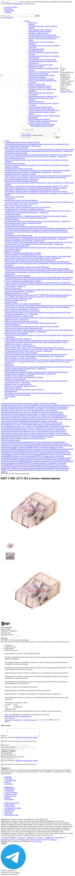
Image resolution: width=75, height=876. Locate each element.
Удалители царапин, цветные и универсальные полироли (24, 307)
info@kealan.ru (17, 3)
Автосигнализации (11, 302)
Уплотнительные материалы (35, 374)
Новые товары (9, 804)
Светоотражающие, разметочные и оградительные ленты (39, 261)
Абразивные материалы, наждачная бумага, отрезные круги (24, 240)
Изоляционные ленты (12, 261)
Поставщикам (9, 799)
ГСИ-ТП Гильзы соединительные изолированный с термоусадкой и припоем (37, 270)
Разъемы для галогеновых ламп (22, 218)
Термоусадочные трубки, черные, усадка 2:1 (19, 347)
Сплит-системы (10, 396)
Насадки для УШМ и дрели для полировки (19, 242)
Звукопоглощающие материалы (37, 372)
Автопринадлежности (36, 51)
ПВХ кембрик (25, 146)
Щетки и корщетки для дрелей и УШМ (47, 242)
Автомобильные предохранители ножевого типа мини (37, 230)
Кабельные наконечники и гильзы (40, 86)
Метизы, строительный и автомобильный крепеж (21, 181)
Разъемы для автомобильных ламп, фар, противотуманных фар (35, 239)
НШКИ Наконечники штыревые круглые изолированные (38, 451)
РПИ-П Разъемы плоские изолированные (21, 456)
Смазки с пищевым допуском (14, 225)
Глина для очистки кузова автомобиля (61, 305)
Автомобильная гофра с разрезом (39, 144)
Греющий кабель (18, 312)
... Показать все (36, 146)
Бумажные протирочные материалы (26, 317)
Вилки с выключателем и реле (31, 160)
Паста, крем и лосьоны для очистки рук (18, 205)
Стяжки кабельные (11, 340)
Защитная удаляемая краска (36, 289)
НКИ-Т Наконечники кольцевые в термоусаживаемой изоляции (28, 468)
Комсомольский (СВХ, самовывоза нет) (18, 716)
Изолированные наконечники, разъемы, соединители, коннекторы (42, 76)
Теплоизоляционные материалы (15, 374)
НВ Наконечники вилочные (14, 277)
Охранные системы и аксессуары (40, 87)
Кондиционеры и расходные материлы (18, 395)
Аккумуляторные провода (13, 237)
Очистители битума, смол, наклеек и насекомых (40, 156)
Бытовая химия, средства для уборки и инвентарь (21, 200)
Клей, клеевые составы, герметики (40, 29)
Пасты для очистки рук (43, 207)
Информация (9, 787)
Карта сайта (9, 813)
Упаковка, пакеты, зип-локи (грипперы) (42, 124)
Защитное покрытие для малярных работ (57, 256)
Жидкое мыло (49, 202)
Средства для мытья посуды (63, 202)
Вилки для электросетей (13, 160)
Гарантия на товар (11, 794)
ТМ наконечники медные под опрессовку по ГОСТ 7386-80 (25, 295)
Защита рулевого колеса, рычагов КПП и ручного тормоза (24, 256)
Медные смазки (24, 381)
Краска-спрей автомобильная (14, 291)
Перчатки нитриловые (48, 335)
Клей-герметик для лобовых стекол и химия (19, 149)
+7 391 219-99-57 (26, 135)
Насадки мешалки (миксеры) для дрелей (36, 330)
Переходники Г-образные (45, 247)
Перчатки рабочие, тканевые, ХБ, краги (27, 335)
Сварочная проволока (12, 326)
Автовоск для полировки (13, 154)
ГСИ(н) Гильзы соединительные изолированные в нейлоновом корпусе (39, 271)
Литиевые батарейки (29, 165)
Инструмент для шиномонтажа (28, 367)
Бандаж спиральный (57, 144)
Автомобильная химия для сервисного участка (44, 36)
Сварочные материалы (36, 101)
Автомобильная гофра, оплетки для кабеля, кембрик (22, 142)
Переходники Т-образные (62, 247)
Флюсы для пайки (35, 253)
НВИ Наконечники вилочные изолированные (57, 272)
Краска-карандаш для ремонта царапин (59, 289)
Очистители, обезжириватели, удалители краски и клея (34, 356)
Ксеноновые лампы (40, 218)
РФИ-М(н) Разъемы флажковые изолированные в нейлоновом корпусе (34, 459)
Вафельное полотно (11, 319)
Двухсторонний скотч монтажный (60, 263)
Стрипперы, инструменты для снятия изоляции (25, 284)
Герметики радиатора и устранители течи (18, 175)
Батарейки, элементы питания (39, 33)
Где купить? (9, 784)
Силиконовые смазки (37, 381)
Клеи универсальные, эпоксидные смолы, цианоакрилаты (52, 175)
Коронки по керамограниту (14, 330)
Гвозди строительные (17, 197)
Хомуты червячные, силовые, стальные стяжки (44, 115)
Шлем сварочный (25, 326)
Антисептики (9, 335)
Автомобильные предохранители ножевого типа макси (49, 232)
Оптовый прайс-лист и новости (13, 757)
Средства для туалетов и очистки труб (18, 202)
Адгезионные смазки (12, 381)
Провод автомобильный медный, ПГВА (52, 312)
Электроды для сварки (39, 326)
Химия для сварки (53, 326)
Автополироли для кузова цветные (16, 305)
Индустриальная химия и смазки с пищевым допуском (23, 223)
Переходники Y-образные (28, 247)
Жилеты (57, 221)
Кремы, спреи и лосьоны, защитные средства (20, 207)
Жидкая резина (22, 289)
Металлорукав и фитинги (13, 388)
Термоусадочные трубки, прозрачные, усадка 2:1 (21, 349)
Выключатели (31, 377)
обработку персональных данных (27, 737)
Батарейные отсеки (11, 377)
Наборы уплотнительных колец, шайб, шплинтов (21, 321)
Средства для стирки (38, 202)
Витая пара (8, 312)
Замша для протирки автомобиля (59, 170)
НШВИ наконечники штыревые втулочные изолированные (31, 449)
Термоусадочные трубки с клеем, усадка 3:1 (49, 347)
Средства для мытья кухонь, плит (16, 204)
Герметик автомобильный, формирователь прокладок (31, 151)
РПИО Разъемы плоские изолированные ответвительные (27, 458)
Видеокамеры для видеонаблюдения (17, 393)
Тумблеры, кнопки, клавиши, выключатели (43, 121)
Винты (7, 191)
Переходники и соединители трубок (41, 65)
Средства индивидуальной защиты (40, 107)
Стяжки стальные (49, 360)
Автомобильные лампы (36, 49)
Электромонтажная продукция (15, 158)
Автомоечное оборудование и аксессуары (42, 35)
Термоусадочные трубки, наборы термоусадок (44, 110)
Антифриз (8, 211)
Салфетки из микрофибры (47, 317)
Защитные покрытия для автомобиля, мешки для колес (23, 254)
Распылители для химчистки (38, 170)
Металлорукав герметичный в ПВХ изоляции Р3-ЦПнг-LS (24, 389)
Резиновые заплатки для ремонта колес (53, 367)
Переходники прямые (12, 247)
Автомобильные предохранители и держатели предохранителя (26, 226)
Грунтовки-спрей (10, 289)
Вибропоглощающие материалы (15, 372)
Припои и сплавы (11, 253)
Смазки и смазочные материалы (39, 122)
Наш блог (8, 797)
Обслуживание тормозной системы (16, 179)
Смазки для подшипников (53, 381)
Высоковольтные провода (31, 237)
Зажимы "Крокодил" (29, 466)
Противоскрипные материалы (58, 372)
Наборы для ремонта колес (27, 368)
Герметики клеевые (56, 354)
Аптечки (45, 221)
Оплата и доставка (11, 792)
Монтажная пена (44, 354)
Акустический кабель (31, 312)
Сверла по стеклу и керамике (19, 332)
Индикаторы (22, 377)
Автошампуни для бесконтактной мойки (35, 154)
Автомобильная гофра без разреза (16, 144)
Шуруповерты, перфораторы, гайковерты (38, 282)
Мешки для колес (44, 258)
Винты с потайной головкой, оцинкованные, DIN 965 (28, 191)
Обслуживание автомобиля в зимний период (51, 177)
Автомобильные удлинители (14, 221)
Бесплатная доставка (11, 815)
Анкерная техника (11, 182)
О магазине (8, 778)
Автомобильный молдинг (33, 221)
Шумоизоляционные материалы (39, 119)
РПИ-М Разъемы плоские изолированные (28, 454)
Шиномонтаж (33, 117)
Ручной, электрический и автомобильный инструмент (23, 281)
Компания (8, 777)
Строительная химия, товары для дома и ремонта (21, 353)
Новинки (32, 24)
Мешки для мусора (30, 386)
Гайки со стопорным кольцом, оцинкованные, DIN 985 (40, 190)
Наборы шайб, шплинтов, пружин (45, 323)
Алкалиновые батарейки (13, 165)
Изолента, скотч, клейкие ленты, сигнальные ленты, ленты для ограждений (44, 72)
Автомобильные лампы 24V (33, 216)
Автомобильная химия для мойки (40, 31)
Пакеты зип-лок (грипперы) (14, 386)
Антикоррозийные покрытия (38, 305)
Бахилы (70, 335)
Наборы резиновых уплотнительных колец (19, 323)
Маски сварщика (62, 335)
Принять (4, 843)
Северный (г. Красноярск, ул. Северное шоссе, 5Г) (21, 720)
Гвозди (7, 197)
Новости (7, 782)
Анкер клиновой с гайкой (26, 182)
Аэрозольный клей (56, 151)
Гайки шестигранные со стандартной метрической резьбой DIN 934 (31, 188)
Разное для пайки (23, 253)
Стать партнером (10, 780)
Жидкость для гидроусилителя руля (23, 211)
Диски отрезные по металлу (29, 244)
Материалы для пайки (36, 66)
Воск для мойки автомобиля (14, 156)
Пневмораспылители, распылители (16, 170)
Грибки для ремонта (11, 367)
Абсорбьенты (9, 317)
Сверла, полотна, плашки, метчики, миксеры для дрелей (23, 328)
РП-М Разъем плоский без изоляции (24, 279)
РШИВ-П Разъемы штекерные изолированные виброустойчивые (29, 465)
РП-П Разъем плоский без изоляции (49, 279)
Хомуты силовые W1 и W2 (33, 360)
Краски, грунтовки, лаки (37, 84)
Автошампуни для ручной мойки (61, 154)
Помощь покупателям (12, 803)
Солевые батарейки (42, 165)
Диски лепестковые (46, 244)
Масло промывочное (31, 212)
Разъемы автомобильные (48, 237)
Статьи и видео (10, 806)
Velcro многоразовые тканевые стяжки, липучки (34, 340)
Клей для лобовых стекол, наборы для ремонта (20, 177)
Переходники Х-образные (13, 249)
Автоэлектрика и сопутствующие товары (42, 59)
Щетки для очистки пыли (64, 317)
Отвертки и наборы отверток (14, 282)
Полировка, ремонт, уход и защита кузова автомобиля (23, 303)
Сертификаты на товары (13, 808)
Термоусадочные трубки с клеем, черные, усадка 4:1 (24, 351)
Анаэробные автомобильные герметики (47, 149)
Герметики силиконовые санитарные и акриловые (21, 354)
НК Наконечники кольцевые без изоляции (38, 277)
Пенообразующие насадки (13, 172)
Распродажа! (33, 22)
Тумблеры (39, 377)
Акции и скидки (10, 796)
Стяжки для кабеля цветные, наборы (35, 342)
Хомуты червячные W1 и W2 (14, 360)
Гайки (7, 188)
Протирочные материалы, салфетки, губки (43, 96)
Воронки (51, 221)
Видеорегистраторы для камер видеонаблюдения (45, 393)
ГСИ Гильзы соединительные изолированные (20, 268)
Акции (7, 140)
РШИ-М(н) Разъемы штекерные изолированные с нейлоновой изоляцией (43, 461)
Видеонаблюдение (11, 391)
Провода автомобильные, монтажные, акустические (22, 310)
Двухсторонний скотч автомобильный (36, 263)
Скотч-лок (19, 466)
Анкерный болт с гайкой (43, 182)
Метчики (33, 332)
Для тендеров (9, 790)
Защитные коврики (11, 258)
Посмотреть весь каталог (42, 126)
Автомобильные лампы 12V (14, 216)
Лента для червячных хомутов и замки (57, 361)
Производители (10, 810)
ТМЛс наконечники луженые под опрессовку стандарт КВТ (35, 296)
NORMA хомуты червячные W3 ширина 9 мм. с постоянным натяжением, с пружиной (39, 360)
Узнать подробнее (37, 841)
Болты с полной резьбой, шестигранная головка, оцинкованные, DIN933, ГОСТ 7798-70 (38, 186)
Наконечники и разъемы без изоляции (41, 79)
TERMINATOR (10, 789)
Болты (7, 186)
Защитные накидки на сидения (28, 258)
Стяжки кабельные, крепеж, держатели (42, 108)
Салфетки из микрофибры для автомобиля (37, 172)
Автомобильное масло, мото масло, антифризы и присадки (24, 209)
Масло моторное (41, 211)
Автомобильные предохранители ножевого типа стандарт (24, 228)
